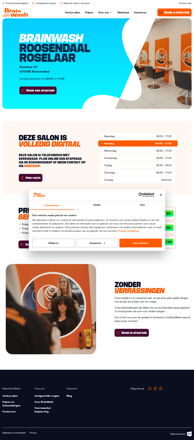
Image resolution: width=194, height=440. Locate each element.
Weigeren (53, 243)
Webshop (123, 12)
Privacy (33, 432)
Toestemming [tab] (51, 205)
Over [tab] (142, 205)
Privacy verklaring (128, 231)
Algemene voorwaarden (14, 432)
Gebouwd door (179, 434)
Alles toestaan (140, 243)
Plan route (33, 177)
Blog (69, 395)
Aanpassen (95, 243)
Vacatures (140, 12)
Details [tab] (97, 205)
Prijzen (89, 12)
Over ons (103, 12)
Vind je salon (72, 12)
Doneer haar (185, 3)
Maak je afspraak (134, 332)
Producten (9, 411)
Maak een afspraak (40, 90)
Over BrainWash (43, 401)
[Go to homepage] (15, 12)
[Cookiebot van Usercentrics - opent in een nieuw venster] (141, 195)
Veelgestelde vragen (46, 395)
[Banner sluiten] (161, 195)
